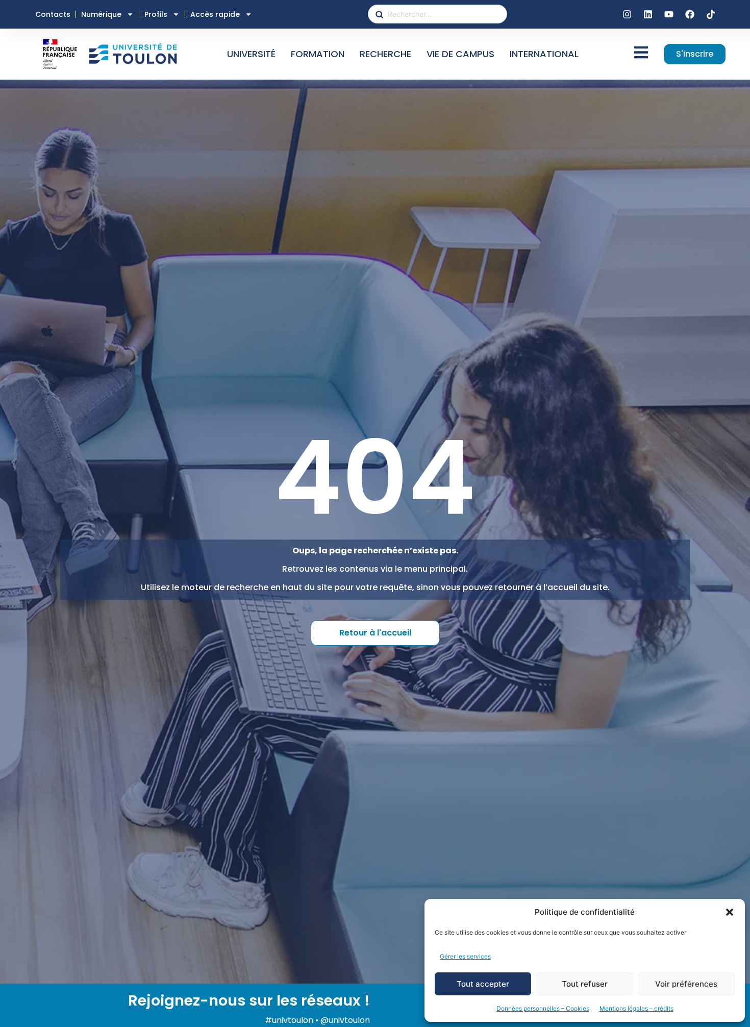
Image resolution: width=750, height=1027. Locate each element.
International (544, 53)
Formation (317, 53)
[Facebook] (690, 14)
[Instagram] (627, 14)
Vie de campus (460, 53)
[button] (729, 912)
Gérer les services (465, 956)
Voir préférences (686, 984)
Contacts (52, 14)
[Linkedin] (648, 14)
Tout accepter (483, 984)
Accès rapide (215, 14)
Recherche (385, 53)
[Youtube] (669, 14)
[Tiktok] (711, 14)
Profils (155, 14)
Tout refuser (585, 984)
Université (251, 53)
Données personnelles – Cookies (542, 1008)
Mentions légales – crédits (636, 1008)
